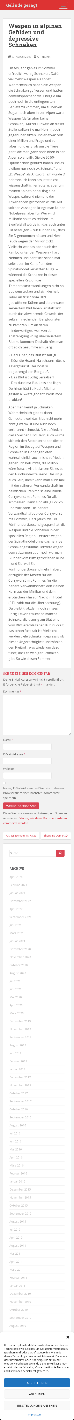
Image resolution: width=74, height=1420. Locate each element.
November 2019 (20, 1029)
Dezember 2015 (20, 1189)
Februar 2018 (18, 1061)
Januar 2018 (17, 1069)
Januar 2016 (17, 1181)
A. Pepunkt (43, 57)
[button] (68, 1337)
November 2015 (20, 1197)
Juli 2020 (15, 981)
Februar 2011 (18, 1277)
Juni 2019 (15, 1053)
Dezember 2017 (20, 1077)
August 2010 (17, 1326)
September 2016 (20, 1117)
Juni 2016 (15, 1141)
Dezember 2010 (20, 1294)
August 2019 (17, 1045)
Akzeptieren (37, 1383)
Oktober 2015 (18, 1205)
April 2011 (16, 1261)
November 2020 (20, 957)
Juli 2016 (15, 1133)
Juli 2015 (15, 1229)
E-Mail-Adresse (14, 754)
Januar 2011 (17, 1285)
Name (8, 740)
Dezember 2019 (20, 1021)
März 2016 (16, 1165)
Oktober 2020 (18, 965)
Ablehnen (37, 1394)
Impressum (35, 1414)
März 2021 (16, 933)
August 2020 (17, 973)
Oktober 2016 (18, 1109)
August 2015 (17, 1221)
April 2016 (16, 1157)
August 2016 (17, 1125)
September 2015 (20, 1213)
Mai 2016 (15, 1149)
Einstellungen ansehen (37, 1405)
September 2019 (20, 1037)
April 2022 (16, 909)
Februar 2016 (18, 1173)
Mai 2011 (15, 1253)
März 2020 (16, 1013)
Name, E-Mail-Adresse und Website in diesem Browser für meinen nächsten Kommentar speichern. (33, 793)
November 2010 (20, 1302)
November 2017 (20, 1085)
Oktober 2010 (18, 1310)
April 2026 (16, 877)
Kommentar (12, 691)
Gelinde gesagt (21, 5)
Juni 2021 (15, 925)
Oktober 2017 (18, 1093)
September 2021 (20, 917)
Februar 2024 (18, 885)
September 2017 (20, 1101)
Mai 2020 (15, 997)
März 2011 (16, 1269)
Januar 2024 (17, 893)
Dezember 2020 (20, 949)
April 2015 (16, 1237)
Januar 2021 (17, 941)
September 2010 (20, 1318)
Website (8, 769)
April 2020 (16, 1005)
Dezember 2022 (20, 901)
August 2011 (17, 1245)
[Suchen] (60, 853)
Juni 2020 (15, 989)
